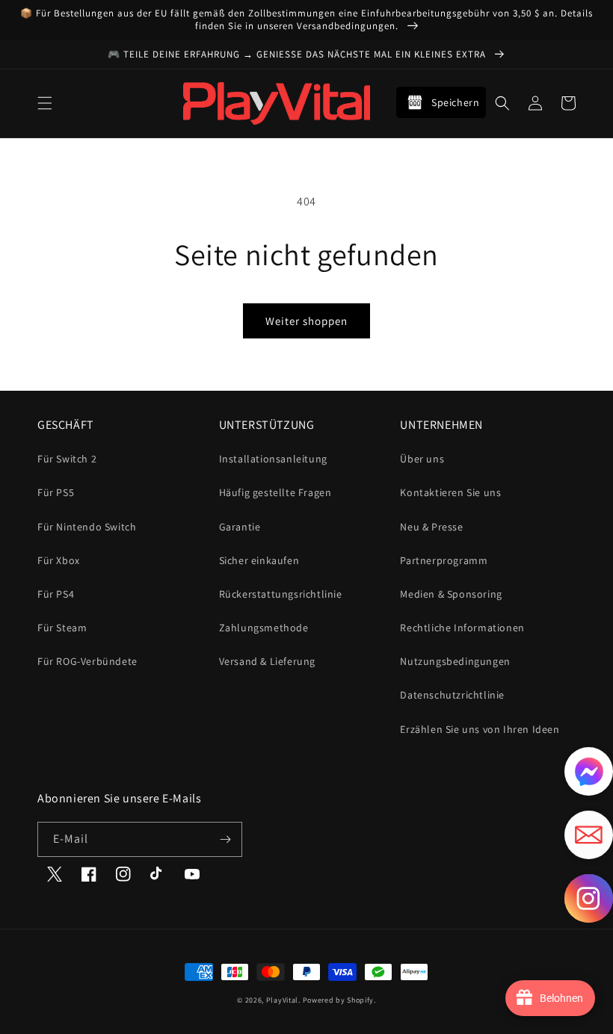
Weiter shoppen (306, 321)
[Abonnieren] (225, 839)
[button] (44, 103)
